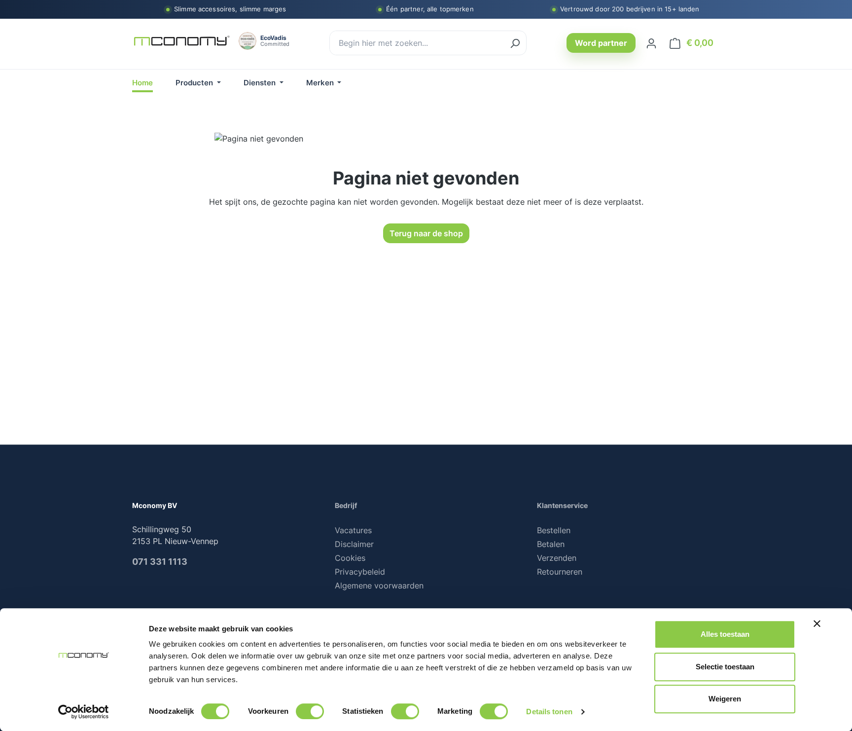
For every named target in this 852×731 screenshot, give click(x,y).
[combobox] (417, 43)
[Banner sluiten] (817, 623)
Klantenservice (562, 505)
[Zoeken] (514, 43)
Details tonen (549, 711)
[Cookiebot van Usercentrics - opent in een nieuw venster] (83, 711)
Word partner (601, 43)
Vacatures (353, 530)
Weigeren (725, 698)
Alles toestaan (725, 634)
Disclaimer (354, 544)
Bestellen (553, 530)
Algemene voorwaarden (379, 585)
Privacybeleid (360, 572)
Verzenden (556, 558)
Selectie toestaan (725, 666)
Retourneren (559, 572)
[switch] (310, 711)
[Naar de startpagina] (181, 41)
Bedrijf (346, 505)
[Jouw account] (651, 43)
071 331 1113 (159, 561)
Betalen (551, 544)
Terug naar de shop (426, 233)
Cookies (350, 558)
